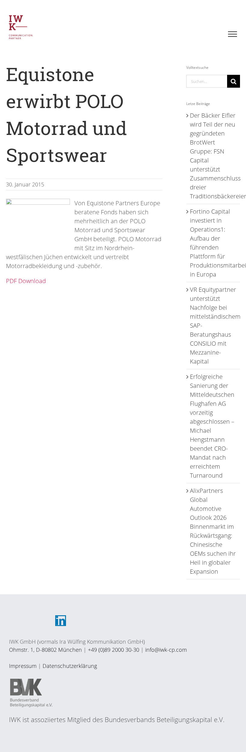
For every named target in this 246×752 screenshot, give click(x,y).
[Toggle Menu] (232, 34)
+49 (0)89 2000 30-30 (113, 649)
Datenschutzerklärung (70, 665)
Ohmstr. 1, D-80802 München (45, 649)
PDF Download (26, 281)
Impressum (23, 665)
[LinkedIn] (60, 620)
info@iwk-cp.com (166, 649)
